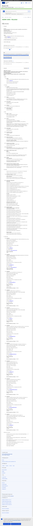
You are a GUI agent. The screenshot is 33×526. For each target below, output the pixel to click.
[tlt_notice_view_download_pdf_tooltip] (4, 55)
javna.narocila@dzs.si (12, 282)
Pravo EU (3, 482)
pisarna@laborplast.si (12, 336)
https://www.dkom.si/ (14, 267)
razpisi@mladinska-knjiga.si (13, 389)
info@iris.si (10, 318)
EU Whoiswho (4, 487)
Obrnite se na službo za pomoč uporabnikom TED (9, 461)
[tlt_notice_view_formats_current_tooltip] (28, 68)
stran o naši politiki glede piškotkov (15, 520)
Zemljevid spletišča (4, 478)
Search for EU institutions (5, 508)
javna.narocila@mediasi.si (13, 407)
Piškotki (3, 471)
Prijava (23, 2)
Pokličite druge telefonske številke (6, 501)
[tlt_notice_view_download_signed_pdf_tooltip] (9, 49)
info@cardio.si (11, 300)
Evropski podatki (4, 484)
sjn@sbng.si (11, 80)
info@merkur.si (11, 371)
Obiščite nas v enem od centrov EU (7, 504)
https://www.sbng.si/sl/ (14, 250)
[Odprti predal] (3, 23)
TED (2, 17)
